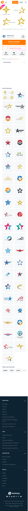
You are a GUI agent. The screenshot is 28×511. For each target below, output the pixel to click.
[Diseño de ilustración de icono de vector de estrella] (18, 105)
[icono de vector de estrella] (7, 105)
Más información (7, 61)
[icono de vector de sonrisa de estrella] (8, 297)
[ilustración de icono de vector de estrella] (8, 117)
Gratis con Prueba (14, 42)
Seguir (23, 37)
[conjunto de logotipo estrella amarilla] (8, 94)
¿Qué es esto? (16, 59)
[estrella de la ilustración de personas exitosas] (8, 345)
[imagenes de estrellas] (8, 237)
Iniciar (21, 2)
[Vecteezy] (2, 2)
